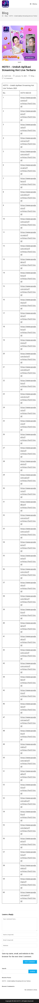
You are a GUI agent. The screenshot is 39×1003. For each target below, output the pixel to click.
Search (4, 968)
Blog (32, 76)
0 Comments (8, 78)
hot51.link (7, 76)
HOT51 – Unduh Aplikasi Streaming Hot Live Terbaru (23, 16)
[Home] (2, 16)
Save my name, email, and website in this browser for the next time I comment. (18, 954)
